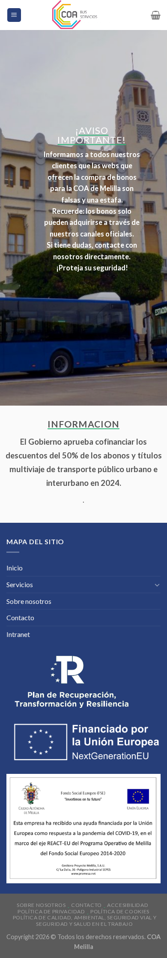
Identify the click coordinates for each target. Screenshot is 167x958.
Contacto (20, 617)
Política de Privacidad (51, 911)
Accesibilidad (127, 905)
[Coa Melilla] (83, 15)
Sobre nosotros (28, 601)
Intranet (18, 634)
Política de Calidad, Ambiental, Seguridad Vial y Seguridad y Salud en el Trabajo (84, 920)
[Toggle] (157, 584)
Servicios (19, 584)
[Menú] (14, 15)
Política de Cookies (119, 911)
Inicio (14, 568)
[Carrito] (156, 15)
